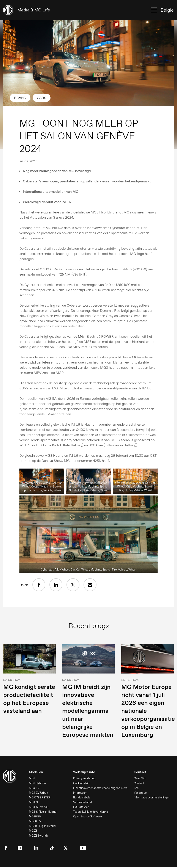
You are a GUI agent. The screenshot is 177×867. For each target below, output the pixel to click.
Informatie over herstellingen (152, 797)
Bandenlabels (81, 797)
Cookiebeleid (81, 783)
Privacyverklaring (84, 778)
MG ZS (33, 831)
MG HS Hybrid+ (39, 807)
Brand (20, 98)
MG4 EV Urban (38, 793)
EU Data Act (81, 807)
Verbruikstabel (82, 802)
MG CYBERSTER (40, 797)
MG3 (32, 778)
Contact (139, 783)
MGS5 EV (35, 816)
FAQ (136, 788)
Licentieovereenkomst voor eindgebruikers (100, 788)
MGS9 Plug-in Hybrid (42, 826)
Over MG (139, 778)
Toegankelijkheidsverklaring (90, 812)
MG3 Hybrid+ (37, 783)
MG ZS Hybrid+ (39, 835)
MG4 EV (34, 788)
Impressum (80, 793)
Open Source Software (87, 816)
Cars (41, 98)
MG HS (33, 802)
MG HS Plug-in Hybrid (43, 812)
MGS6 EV (35, 821)
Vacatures (140, 793)
